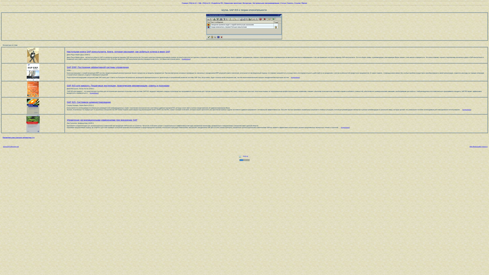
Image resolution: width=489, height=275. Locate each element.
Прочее (304, 3)
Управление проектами (232, 3)
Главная (185, 3)
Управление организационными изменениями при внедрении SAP (102, 120)
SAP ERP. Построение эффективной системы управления (98, 67)
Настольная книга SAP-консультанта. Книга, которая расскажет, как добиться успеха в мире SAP (118, 51)
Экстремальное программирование (265, 3)
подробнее (186, 59)
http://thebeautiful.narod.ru (479, 147)
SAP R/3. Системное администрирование (89, 102)
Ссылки (297, 3)
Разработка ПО (217, 3)
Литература (246, 3)
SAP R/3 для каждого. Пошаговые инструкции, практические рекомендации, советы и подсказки (118, 85)
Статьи (283, 3)
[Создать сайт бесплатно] (244, 160)
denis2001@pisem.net (11, 147)
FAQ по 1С (206, 3)
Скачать (290, 3)
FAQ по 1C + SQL (195, 3)
